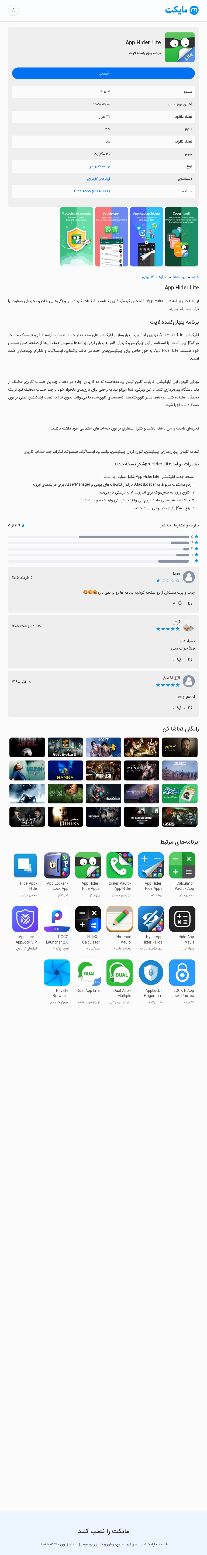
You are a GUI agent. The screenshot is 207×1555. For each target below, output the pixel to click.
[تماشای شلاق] (103, 772)
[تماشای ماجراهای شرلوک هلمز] (27, 818)
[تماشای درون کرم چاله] (142, 795)
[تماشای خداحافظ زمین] (65, 749)
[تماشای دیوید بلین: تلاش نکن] (65, 795)
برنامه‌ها (179, 277)
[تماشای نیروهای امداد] (180, 772)
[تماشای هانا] (65, 772)
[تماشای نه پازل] (103, 818)
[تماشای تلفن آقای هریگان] (142, 818)
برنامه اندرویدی (99, 166)
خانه (195, 277)
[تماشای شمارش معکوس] (103, 795)
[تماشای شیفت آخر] (27, 772)
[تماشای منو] (142, 772)
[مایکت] (182, 15)
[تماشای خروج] (103, 749)
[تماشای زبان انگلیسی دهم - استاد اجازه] (180, 795)
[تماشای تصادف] (180, 818)
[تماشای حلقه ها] (27, 795)
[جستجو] (13, 10)
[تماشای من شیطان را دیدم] (142, 749)
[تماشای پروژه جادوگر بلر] (27, 749)
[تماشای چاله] (180, 749)
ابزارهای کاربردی (98, 179)
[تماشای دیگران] (65, 818)
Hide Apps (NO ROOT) (92, 191)
